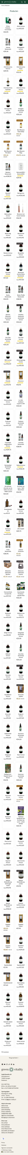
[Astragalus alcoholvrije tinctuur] (21, 102)
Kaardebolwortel (8, 983)
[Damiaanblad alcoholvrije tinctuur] (8, 459)
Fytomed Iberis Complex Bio (8, 592)
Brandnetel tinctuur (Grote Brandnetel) (21, 274)
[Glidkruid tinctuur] (8, 648)
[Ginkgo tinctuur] (8, 626)
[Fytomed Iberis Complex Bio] (8, 586)
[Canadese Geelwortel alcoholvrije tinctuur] (21, 308)
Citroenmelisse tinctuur (8, 401)
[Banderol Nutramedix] (8, 166)
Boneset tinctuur (8, 253)
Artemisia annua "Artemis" (8, 67)
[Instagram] (7, 1064)
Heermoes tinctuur (8, 796)
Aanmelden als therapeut (7, 1130)
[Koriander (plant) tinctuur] (8, 1015)
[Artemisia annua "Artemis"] (8, 61)
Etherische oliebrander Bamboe (8, 572)
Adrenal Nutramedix (8, 48)
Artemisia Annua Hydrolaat (8, 88)
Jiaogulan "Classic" (21, 925)
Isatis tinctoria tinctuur (20, 861)
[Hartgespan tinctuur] (8, 748)
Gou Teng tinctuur (20, 676)
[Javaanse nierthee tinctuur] (21, 897)
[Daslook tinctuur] (21, 459)
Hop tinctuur (8, 841)
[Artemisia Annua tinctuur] (21, 81)
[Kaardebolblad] (8, 959)
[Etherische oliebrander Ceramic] (21, 565)
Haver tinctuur (20, 754)
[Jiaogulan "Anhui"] (8, 918)
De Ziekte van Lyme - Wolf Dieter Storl (20, 488)
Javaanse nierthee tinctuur (21, 904)
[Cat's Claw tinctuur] (21, 331)
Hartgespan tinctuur (8, 755)
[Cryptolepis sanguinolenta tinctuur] (8, 436)
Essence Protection (21, 550)
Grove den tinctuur (8, 715)
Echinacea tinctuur (8, 529)
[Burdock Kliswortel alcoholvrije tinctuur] (8, 308)
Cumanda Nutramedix (21, 443)
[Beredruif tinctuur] (8, 187)
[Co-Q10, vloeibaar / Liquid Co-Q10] (21, 394)
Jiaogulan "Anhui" (8, 925)
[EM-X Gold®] (21, 522)
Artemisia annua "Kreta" (21, 67)
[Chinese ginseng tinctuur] (21, 354)
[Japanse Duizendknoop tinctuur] (8, 897)
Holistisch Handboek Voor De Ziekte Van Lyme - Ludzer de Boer (21, 820)
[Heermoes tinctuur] (8, 789)
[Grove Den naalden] (21, 688)
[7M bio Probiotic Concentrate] (8, 20)
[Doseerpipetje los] (8, 503)
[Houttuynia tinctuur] (21, 835)
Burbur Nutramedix (8, 296)
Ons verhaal (4, 1122)
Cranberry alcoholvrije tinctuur (21, 423)
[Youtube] (4, 1064)
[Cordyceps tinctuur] (8, 415)
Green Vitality (8, 1150)
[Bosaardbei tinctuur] (21, 247)
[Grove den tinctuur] (8, 708)
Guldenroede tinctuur (8, 734)
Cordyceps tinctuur (8, 422)
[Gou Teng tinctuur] (21, 669)
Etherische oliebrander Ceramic (21, 572)
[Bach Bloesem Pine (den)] (8, 145)
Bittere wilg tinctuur (8, 234)
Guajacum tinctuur (20, 715)
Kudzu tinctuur (21, 1041)
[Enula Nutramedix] (8, 543)
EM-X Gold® (21, 529)
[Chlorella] (8, 375)
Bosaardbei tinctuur (21, 253)
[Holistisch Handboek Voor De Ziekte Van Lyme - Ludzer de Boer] (21, 810)
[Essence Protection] (21, 543)
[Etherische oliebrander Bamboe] (8, 565)
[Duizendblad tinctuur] (21, 503)
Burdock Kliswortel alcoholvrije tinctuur (8, 317)
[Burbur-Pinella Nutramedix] (21, 289)
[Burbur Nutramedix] (8, 289)
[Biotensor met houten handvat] (21, 208)
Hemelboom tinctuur (20, 796)
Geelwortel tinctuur (8, 614)
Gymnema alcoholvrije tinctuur (21, 735)
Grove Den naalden (21, 695)
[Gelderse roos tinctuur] (21, 607)
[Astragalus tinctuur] (8, 124)
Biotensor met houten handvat (21, 215)
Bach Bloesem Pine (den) (8, 152)
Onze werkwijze (5, 1126)
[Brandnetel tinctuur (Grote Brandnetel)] (21, 266)
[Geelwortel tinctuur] (8, 607)
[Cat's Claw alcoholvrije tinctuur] (8, 331)
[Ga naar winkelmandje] (25, 2)
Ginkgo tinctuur (8, 632)
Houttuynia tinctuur (21, 842)
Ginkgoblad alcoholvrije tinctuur (21, 634)
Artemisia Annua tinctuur (21, 88)
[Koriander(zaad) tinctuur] (21, 1015)
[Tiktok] (9, 1064)
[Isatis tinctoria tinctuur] (21, 854)
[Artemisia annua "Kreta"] (21, 61)
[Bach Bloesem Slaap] (21, 145)
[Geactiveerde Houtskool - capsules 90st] (21, 586)
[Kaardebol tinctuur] (21, 939)
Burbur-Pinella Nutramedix (21, 296)
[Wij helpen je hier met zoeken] (21, 2)
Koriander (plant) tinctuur (8, 1022)
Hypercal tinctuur (8, 861)
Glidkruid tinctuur (8, 654)
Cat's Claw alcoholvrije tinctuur (8, 339)
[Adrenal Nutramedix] (8, 41)
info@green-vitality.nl (10, 1099)
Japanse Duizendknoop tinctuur (8, 904)
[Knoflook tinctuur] (21, 996)
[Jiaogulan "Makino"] (8, 939)
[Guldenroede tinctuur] (8, 727)
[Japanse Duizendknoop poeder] (21, 874)
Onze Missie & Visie (6, 1128)
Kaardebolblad (8, 965)
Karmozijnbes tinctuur (20, 983)
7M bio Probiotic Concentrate (8, 28)
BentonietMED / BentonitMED (21, 173)
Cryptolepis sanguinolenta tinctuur (8, 444)
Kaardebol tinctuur (20, 946)
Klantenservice (5, 1107)
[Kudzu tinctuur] (21, 1035)
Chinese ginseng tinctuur (21, 361)
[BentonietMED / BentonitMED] (21, 166)
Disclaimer (3, 1145)
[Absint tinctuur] (21, 20)
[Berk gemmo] (21, 187)
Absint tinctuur (21, 26)
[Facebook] (2, 1064)
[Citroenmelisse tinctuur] (8, 394)
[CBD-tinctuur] (8, 354)
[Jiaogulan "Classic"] (21, 918)
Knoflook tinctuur (20, 1003)
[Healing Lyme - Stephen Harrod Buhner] (8, 768)
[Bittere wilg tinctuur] (8, 227)
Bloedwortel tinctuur (21, 234)
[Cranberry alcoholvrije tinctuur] (21, 415)
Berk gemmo (21, 193)
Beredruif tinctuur (8, 194)
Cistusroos (21, 381)
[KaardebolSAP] (21, 959)
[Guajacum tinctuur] (21, 708)
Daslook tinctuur (21, 465)
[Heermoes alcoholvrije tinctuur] (21, 768)
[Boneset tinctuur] (8, 247)
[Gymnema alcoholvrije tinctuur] (21, 727)
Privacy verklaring (5, 1111)
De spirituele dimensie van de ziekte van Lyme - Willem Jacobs (8, 489)
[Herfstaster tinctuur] (8, 810)
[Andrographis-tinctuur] (21, 41)
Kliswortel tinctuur (7, 1003)
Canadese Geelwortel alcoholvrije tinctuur (21, 317)
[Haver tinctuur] (21, 748)
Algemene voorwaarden (6, 1147)
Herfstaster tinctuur (8, 817)
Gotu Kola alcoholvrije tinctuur (21, 655)
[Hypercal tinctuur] (8, 854)
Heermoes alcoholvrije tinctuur (21, 776)
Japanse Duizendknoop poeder (21, 882)
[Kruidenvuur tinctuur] (8, 1035)
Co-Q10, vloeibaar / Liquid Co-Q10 (21, 401)
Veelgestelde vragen (6, 1113)
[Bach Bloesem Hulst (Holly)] (21, 124)
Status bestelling (5, 1109)
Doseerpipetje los (8, 510)
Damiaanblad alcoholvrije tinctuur (8, 466)
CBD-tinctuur (8, 360)
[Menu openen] (2, 2)
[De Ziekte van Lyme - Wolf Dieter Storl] (21, 480)
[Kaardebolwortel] (8, 977)
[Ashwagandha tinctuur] (8, 102)
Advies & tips (4, 1105)
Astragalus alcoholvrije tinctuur (21, 110)
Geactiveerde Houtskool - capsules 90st (20, 593)
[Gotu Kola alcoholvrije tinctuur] (21, 648)
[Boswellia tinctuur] (8, 266)
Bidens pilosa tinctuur (8, 215)
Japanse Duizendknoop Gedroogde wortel (8, 883)
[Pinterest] (11, 1064)
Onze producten (5, 1124)
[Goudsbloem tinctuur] (8, 688)
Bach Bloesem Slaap (21, 152)
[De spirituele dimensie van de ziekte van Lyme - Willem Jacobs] (8, 480)
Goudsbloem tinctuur (8, 695)
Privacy (3, 1142)
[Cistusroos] (21, 375)
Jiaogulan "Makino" (8, 946)
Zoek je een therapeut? (7, 1132)
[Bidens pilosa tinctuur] (8, 208)
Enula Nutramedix (8, 550)
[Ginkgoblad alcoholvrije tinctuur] (21, 626)
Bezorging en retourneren (8, 1117)
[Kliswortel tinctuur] (8, 996)
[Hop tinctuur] (8, 835)
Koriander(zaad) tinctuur (21, 1022)
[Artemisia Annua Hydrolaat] (8, 81)
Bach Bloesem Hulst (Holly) (21, 130)
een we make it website (8, 1152)
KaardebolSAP (21, 965)
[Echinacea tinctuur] (8, 522)
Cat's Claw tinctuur (20, 338)
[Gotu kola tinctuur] (8, 669)
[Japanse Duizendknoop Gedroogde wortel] (8, 874)
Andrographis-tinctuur (21, 48)
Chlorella (8, 381)
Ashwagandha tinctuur (7, 109)
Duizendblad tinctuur (21, 510)
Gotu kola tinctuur (7, 676)
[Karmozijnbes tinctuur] (21, 977)
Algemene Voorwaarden (7, 1115)
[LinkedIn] (13, 1064)
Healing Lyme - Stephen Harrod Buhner (8, 776)
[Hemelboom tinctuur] (21, 789)
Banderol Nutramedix (8, 173)
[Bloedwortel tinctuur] (21, 227)
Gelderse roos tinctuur (20, 614)
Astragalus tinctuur (8, 130)
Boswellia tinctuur (8, 273)
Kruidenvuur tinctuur (8, 1042)
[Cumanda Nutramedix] (21, 436)
